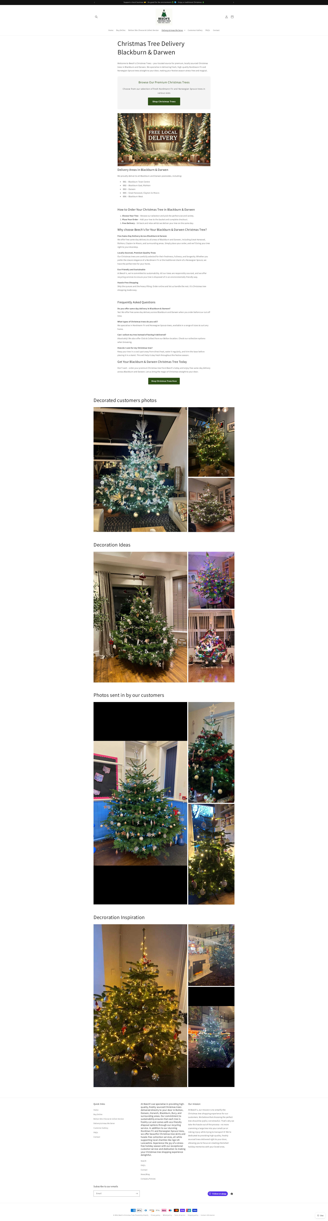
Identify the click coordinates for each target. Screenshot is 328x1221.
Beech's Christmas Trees (127, 1215)
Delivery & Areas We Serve (104, 1123)
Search (143, 1161)
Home (96, 1110)
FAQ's (96, 1132)
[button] (96, 17)
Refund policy (167, 1215)
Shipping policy (193, 1215)
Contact (97, 1137)
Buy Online (98, 1114)
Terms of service (179, 1215)
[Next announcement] (233, 2)
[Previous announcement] (94, 2)
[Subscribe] (137, 1194)
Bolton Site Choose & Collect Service (109, 1119)
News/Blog (145, 1174)
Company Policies (148, 1179)
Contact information (208, 1215)
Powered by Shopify (141, 1215)
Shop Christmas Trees (164, 101)
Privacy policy (155, 1215)
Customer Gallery (101, 1128)
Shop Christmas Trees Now (164, 381)
